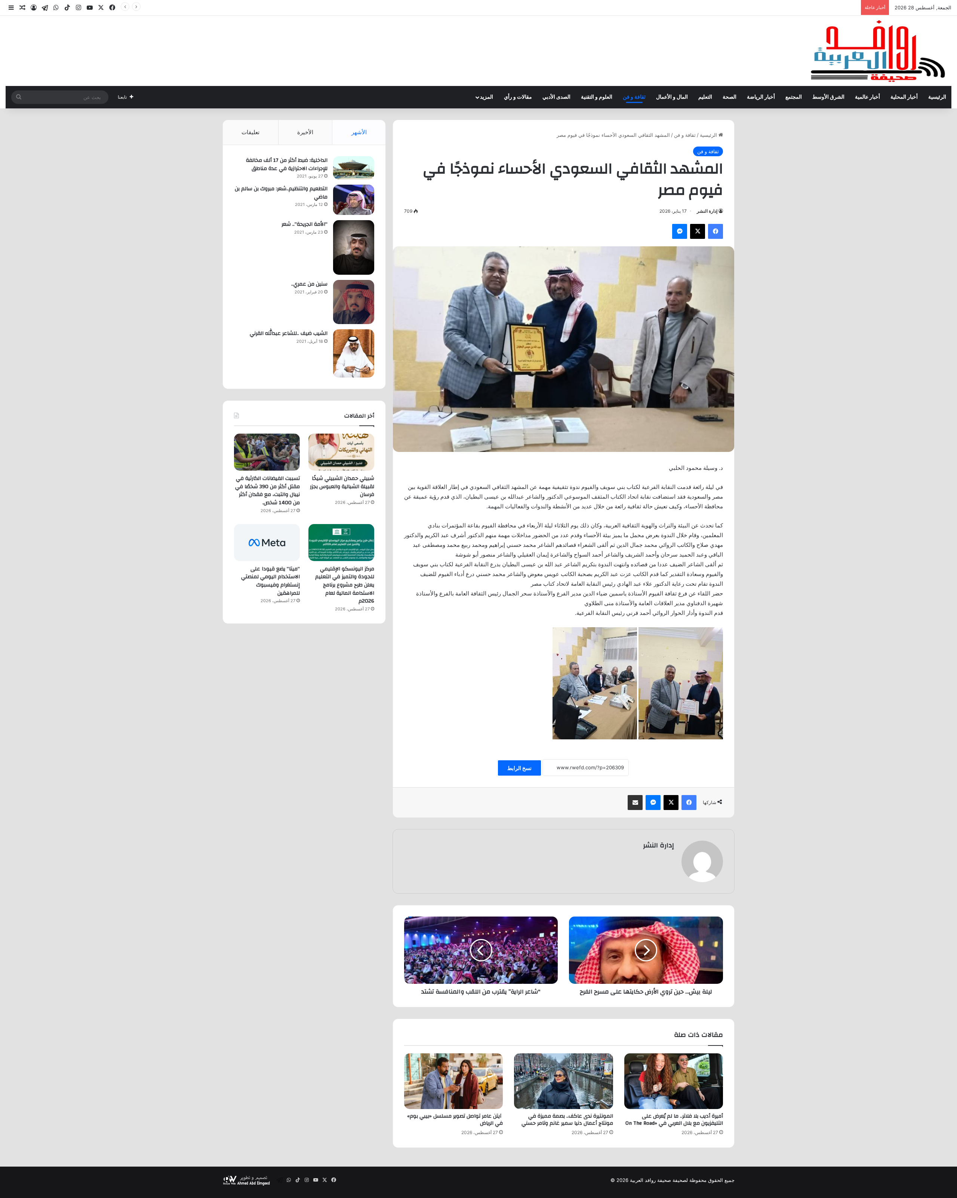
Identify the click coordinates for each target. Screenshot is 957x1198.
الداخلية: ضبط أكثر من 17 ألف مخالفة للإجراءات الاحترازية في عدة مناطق (286, 164)
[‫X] (697, 231)
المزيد (486, 97)
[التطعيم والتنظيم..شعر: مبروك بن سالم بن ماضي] (353, 200)
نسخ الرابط (519, 768)
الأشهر (359, 132)
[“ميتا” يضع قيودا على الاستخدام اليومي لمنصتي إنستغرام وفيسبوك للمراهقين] (267, 542)
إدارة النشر (707, 211)
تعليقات (250, 132)
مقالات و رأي (518, 97)
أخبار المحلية (904, 97)
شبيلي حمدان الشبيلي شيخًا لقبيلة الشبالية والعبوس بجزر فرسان (342, 486)
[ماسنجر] (679, 231)
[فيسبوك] (715, 231)
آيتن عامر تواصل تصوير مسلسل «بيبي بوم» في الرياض (455, 1119)
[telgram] (44, 7)
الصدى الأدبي (556, 97)
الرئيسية (937, 97)
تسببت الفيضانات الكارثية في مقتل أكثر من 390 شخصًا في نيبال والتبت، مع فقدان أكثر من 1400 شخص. (749, 7)
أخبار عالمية (867, 97)
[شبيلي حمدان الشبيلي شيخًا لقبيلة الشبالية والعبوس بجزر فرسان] (341, 452)
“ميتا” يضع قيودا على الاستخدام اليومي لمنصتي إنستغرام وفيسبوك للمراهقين (270, 581)
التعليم (705, 97)
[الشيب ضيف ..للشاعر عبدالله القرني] (353, 353)
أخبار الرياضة (761, 97)
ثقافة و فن (634, 97)
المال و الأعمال (672, 97)
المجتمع (793, 97)
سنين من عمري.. (309, 284)
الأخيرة (305, 132)
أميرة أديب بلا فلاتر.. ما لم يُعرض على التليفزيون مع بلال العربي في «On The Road (674, 1119)
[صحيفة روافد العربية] (878, 50)
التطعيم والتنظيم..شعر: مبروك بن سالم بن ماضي (281, 193)
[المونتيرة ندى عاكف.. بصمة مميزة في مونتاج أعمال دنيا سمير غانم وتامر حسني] (563, 1081)
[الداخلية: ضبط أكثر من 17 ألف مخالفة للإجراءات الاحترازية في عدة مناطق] (353, 167)
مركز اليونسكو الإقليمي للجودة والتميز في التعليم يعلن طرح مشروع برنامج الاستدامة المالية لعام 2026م (344, 585)
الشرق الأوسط (828, 97)
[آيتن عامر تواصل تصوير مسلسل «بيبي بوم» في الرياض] (453, 1081)
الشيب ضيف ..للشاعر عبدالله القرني (288, 333)
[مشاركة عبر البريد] (635, 802)
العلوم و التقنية (596, 97)
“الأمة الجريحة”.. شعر (304, 224)
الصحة (729, 97)
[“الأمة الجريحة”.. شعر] (353, 247)
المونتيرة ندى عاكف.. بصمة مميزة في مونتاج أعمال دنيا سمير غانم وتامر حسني (567, 1119)
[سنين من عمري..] (353, 302)
